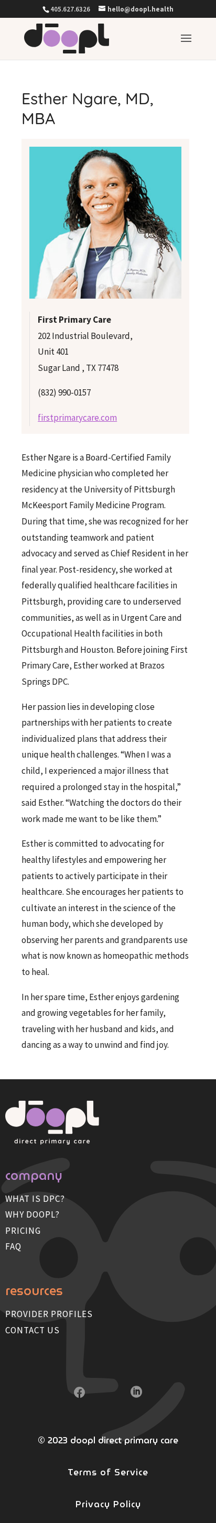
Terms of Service (108, 1472)
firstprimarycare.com (77, 417)
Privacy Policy (108, 1504)
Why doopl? (32, 1214)
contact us (32, 1330)
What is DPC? (35, 1198)
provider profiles (49, 1314)
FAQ (13, 1246)
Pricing (23, 1230)
